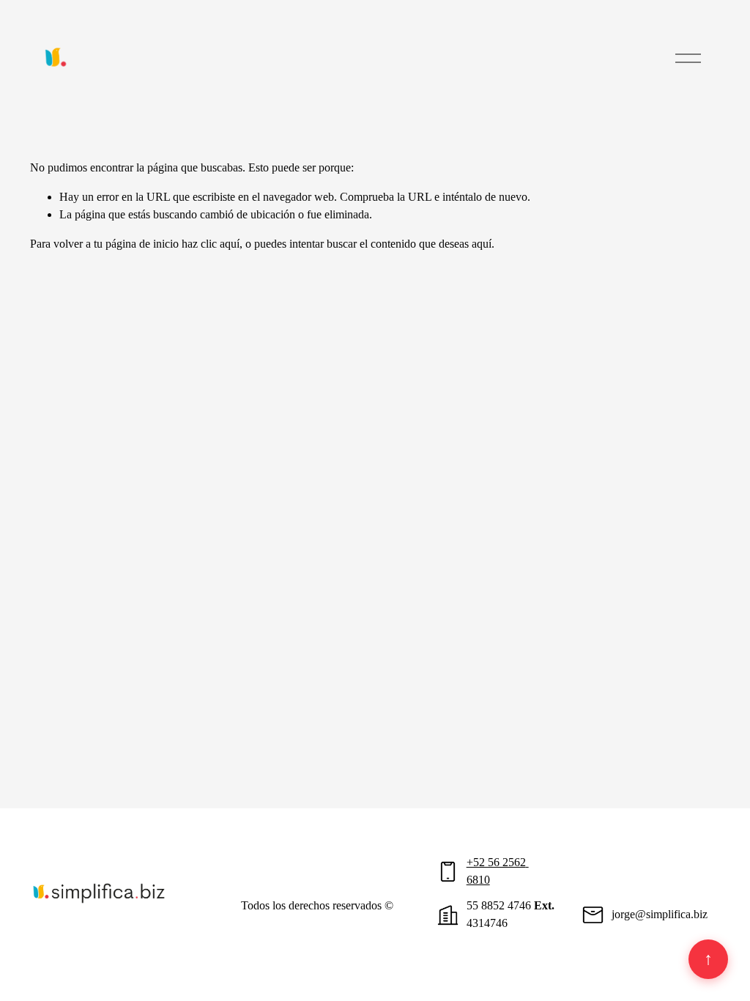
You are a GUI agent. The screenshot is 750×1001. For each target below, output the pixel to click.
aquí (481, 243)
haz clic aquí (211, 243)
